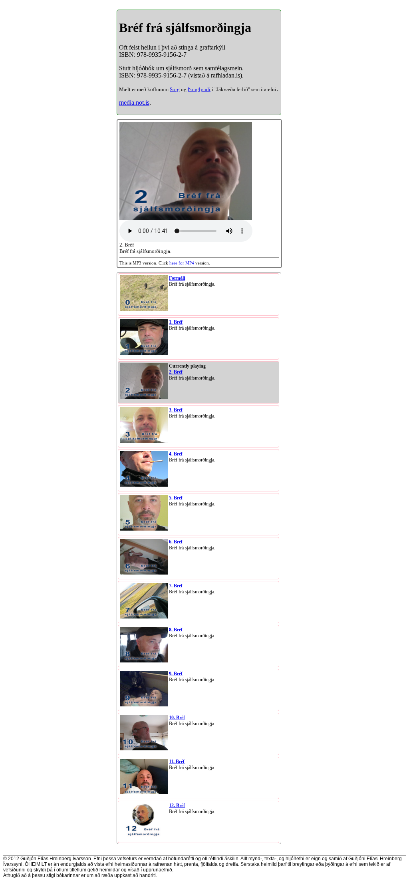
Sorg (175, 89)
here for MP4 (181, 263)
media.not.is (134, 102)
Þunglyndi (199, 89)
